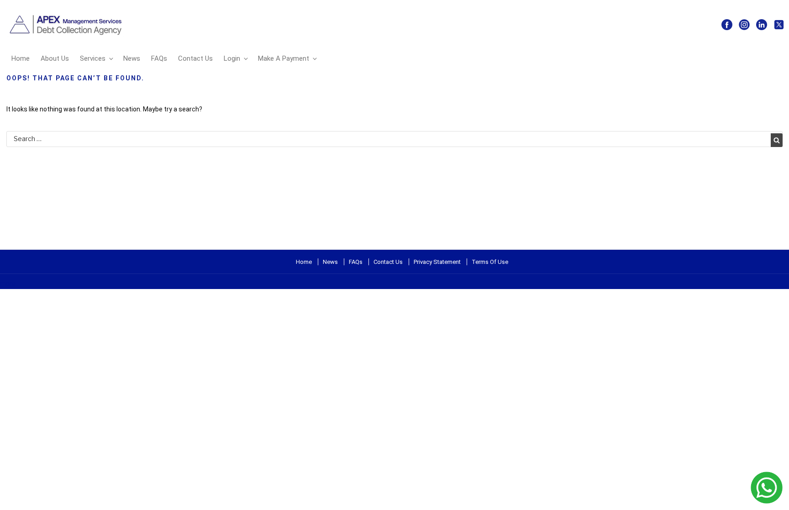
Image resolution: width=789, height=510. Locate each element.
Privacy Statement (437, 261)
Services (92, 58)
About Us (55, 58)
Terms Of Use (490, 261)
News (131, 58)
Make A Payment (283, 58)
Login (232, 58)
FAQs (159, 58)
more (8, 283)
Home (20, 58)
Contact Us (195, 58)
